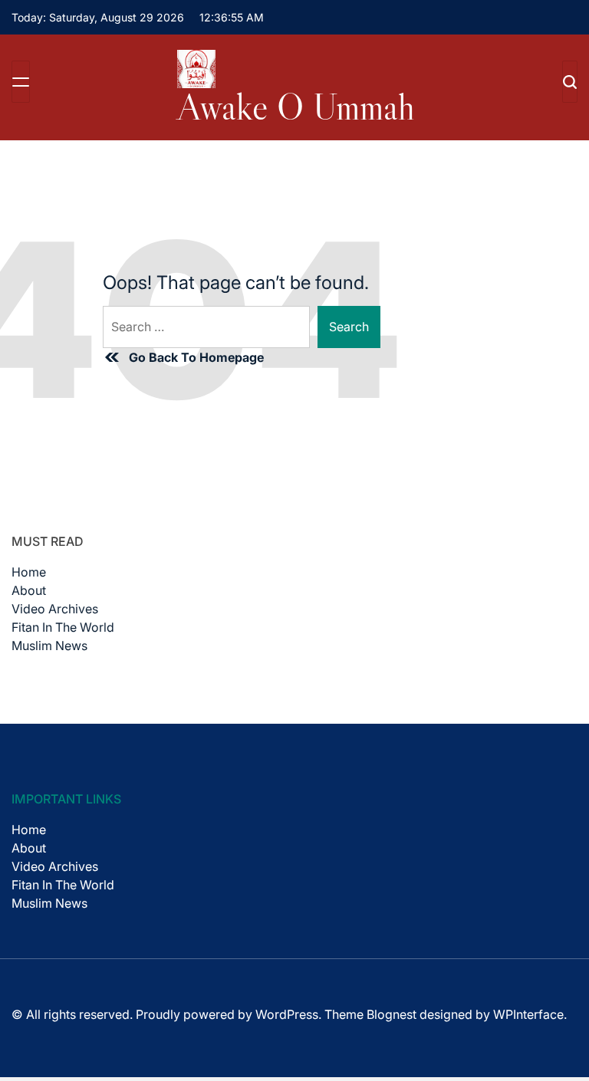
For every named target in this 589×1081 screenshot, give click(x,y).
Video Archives (55, 608)
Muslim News (49, 645)
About (29, 590)
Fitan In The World (63, 627)
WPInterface (528, 1014)
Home (29, 572)
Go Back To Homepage (196, 357)
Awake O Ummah (296, 106)
